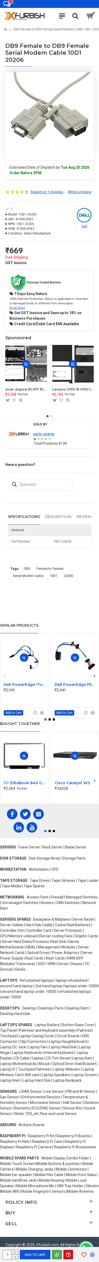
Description (58, 516)
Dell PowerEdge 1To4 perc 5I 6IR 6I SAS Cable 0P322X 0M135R (25, 684)
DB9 (27, 569)
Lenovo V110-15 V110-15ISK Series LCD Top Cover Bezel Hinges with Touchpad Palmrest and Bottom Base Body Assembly (73, 389)
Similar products (19, 625)
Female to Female (49, 569)
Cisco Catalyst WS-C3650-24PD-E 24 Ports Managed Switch (76, 783)
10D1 (54, 576)
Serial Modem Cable (28, 576)
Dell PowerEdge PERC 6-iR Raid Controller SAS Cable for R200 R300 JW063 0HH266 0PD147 (76, 684)
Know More (17, 308)
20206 (68, 576)
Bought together (20, 723)
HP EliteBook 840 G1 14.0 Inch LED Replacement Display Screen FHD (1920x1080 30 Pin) (25, 783)
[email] (14, 484)
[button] (47, 416)
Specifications (24, 516)
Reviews (85, 516)
